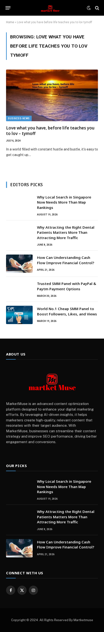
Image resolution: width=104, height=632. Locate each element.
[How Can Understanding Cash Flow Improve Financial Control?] (19, 264)
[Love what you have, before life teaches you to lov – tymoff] (52, 95)
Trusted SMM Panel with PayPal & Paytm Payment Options (66, 286)
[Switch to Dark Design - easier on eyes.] (89, 8)
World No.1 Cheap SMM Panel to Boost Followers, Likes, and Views (67, 311)
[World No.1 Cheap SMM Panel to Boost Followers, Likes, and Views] (19, 315)
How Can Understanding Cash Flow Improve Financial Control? (65, 260)
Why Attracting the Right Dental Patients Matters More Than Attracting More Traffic (65, 232)
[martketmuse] (50, 8)
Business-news (19, 118)
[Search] (96, 7)
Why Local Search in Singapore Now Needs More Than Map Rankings (64, 202)
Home (10, 22)
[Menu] (8, 8)
